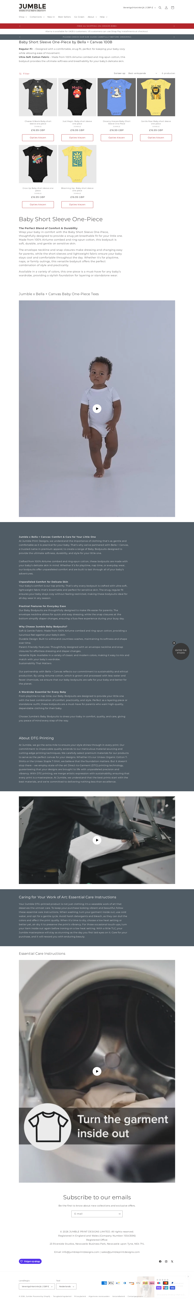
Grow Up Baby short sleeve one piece (38, 189)
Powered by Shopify (41, 1296)
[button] (22, 17)
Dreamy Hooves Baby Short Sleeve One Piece (116, 122)
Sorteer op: (119, 73)
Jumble (29, 1296)
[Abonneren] (119, 1214)
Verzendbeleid (118, 1296)
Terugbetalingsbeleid (62, 1296)
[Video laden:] (97, 1071)
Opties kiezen (38, 137)
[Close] (174, 643)
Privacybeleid (80, 1296)
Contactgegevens (135, 1296)
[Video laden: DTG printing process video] (97, 840)
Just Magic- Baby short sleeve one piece (77, 122)
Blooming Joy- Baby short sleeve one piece (77, 189)
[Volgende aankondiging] (174, 26)
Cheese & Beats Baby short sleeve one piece (38, 122)
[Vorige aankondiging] (20, 26)
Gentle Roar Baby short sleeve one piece (156, 122)
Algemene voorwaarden (99, 1296)
